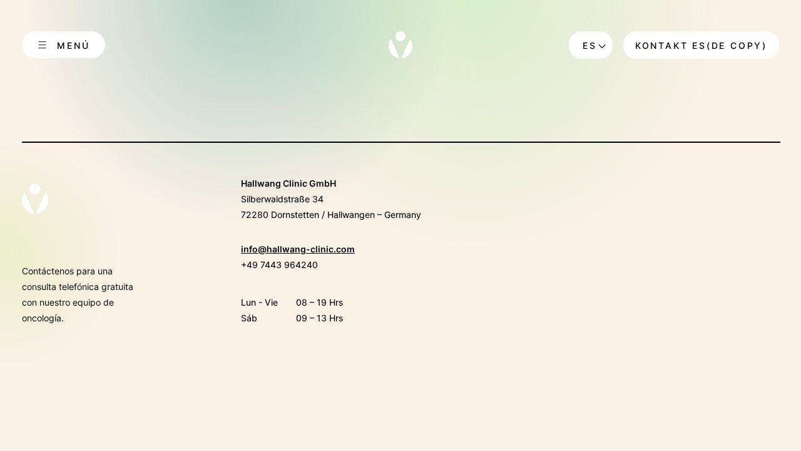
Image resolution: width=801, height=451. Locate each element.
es (590, 45)
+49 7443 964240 (279, 264)
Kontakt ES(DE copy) (701, 45)
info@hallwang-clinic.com (298, 249)
